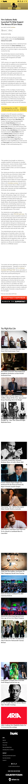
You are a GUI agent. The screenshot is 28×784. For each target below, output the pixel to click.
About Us (4, 740)
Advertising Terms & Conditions (8, 749)
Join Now (23, 109)
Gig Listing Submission (6, 757)
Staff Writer (13, 27)
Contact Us (4, 760)
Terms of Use (5, 744)
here (15, 294)
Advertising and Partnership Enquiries (9, 755)
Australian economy (13, 183)
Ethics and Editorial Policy (7, 747)
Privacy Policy (5, 742)
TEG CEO (19, 214)
